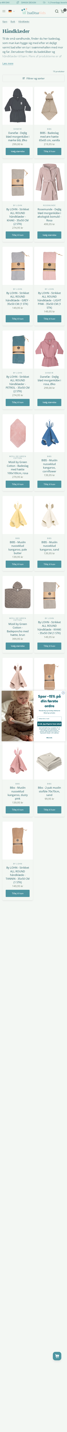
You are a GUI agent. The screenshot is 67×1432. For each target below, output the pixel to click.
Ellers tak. (50, 738)
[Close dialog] (63, 692)
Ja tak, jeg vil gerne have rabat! (49, 724)
